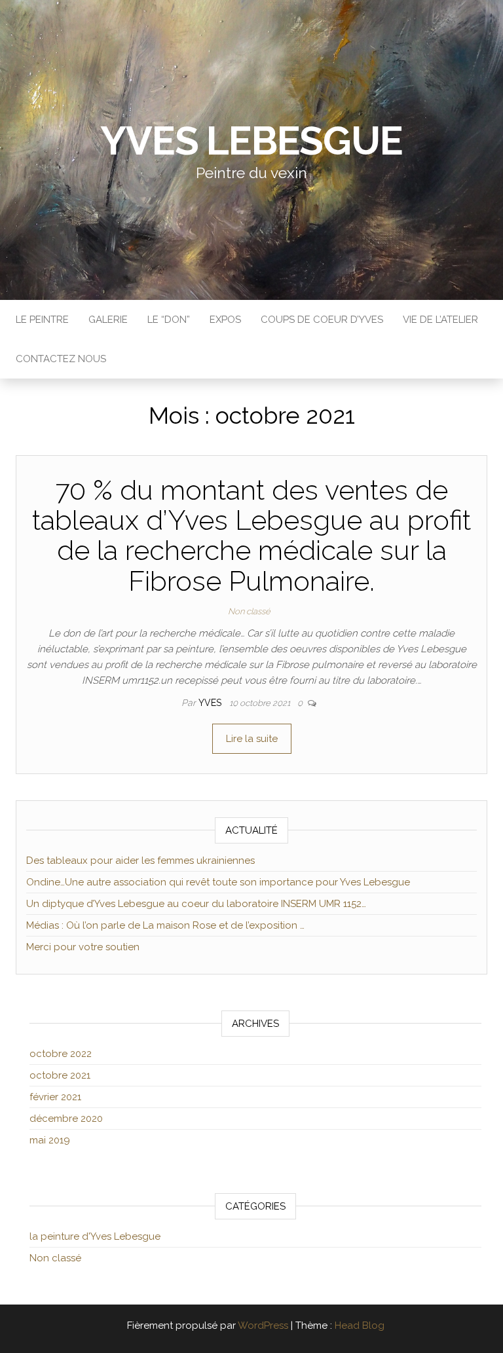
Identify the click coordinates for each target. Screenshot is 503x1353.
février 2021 (55, 1097)
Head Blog (359, 1325)
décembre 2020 (66, 1118)
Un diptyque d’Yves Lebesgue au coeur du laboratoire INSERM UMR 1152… (196, 904)
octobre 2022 (60, 1054)
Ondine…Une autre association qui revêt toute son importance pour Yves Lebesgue (218, 882)
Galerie (108, 319)
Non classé (249, 611)
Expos (225, 319)
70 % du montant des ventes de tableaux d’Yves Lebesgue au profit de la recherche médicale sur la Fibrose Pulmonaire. (251, 535)
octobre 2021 (59, 1075)
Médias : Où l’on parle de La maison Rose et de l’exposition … (165, 925)
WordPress (263, 1325)
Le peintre (42, 319)
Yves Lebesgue (251, 141)
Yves (211, 702)
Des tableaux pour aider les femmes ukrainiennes (140, 860)
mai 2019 (49, 1140)
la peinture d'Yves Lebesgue (94, 1236)
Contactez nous (61, 359)
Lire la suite (252, 739)
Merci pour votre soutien (83, 947)
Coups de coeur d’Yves (322, 319)
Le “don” (168, 319)
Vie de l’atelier (440, 319)
